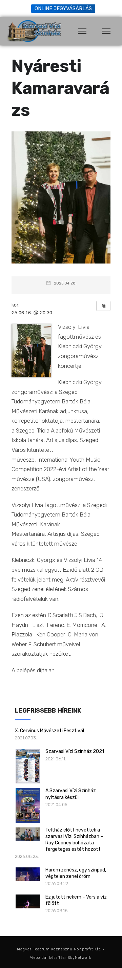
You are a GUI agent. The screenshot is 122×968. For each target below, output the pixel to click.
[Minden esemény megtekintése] (103, 306)
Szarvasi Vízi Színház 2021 (74, 751)
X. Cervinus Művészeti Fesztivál (49, 731)
